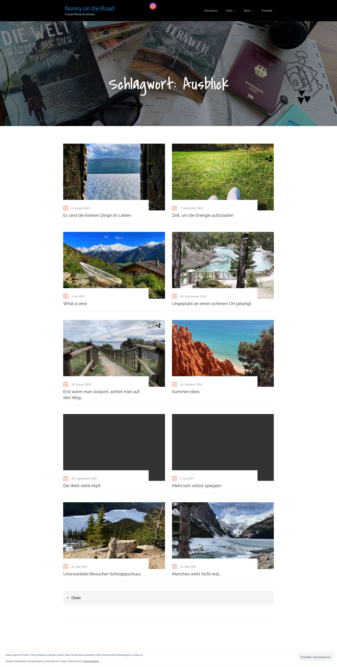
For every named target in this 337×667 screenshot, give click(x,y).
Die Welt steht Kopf (81, 485)
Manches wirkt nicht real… (196, 573)
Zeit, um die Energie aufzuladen (202, 215)
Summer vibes (186, 391)
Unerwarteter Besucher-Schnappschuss (102, 573)
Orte (229, 10)
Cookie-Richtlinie (91, 661)
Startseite (211, 10)
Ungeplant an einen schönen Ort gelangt (211, 303)
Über (247, 10)
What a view (75, 303)
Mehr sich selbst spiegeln (197, 485)
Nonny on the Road (89, 8)
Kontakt (267, 10)
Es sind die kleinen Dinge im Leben (97, 215)
